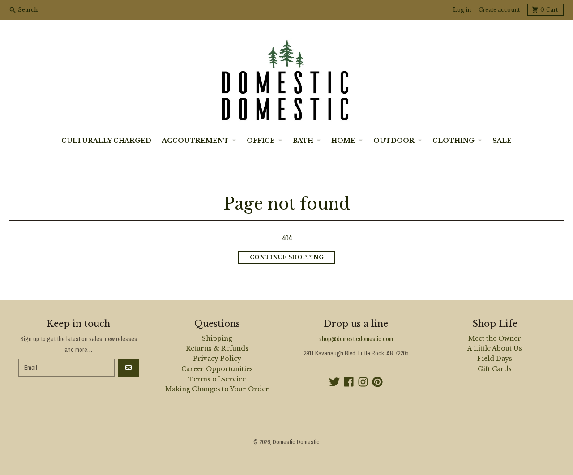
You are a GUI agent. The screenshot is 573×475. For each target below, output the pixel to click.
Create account (499, 9)
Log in (462, 9)
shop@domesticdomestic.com (356, 339)
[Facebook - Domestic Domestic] (348, 382)
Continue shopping (287, 257)
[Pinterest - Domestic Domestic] (377, 382)
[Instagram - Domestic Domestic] (363, 382)
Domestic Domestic (296, 442)
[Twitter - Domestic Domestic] (334, 382)
